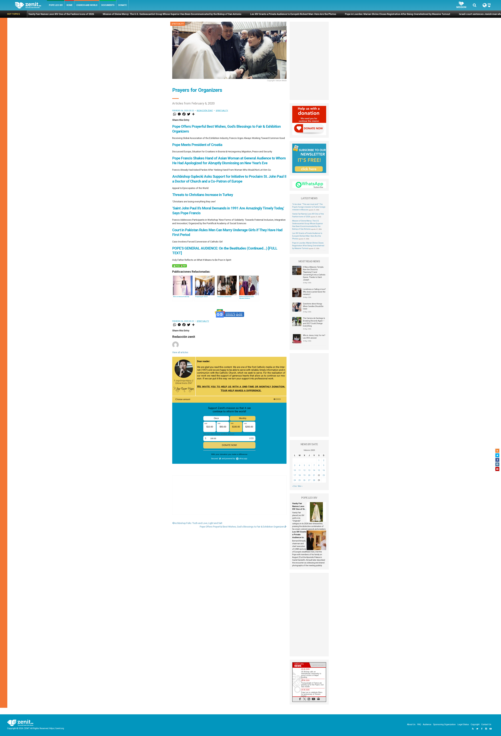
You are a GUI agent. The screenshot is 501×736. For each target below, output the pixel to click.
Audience (427, 724)
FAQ (419, 724)
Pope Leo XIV (56, 5)
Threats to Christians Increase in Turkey (202, 195)
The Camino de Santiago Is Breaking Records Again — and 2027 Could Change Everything (314, 322)
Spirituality (178, 24)
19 (304, 475)
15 (319, 470)
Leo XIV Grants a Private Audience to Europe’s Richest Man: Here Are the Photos (138, 14)
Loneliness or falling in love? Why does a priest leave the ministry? (314, 291)
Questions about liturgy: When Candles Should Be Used (313, 306)
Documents (107, 5)
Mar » (300, 486)
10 (295, 470)
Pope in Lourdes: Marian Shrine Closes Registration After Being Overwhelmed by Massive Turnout (242, 14)
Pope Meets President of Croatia (197, 145)
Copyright (475, 724)
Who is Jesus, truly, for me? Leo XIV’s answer (314, 336)
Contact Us (486, 724)
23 (324, 475)
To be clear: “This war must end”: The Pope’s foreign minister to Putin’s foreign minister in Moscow (308, 207)
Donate (122, 5)
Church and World (86, 5)
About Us (411, 724)
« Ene (294, 486)
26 (304, 480)
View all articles (180, 352)
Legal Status (463, 724)
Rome (69, 5)
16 (324, 470)
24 (295, 480)
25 (300, 480)
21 (314, 475)
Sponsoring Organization (444, 724)
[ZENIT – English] (31, 5)
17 (295, 475)
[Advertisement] (229, 497)
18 (300, 475)
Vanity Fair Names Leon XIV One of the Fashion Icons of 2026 (299, 509)
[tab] (301, 664)
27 (309, 480)
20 (309, 475)
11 (300, 470)
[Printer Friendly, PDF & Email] (179, 265)
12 (304, 470)
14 (314, 470)
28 (314, 480)
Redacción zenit (205, 111)
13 (309, 470)
